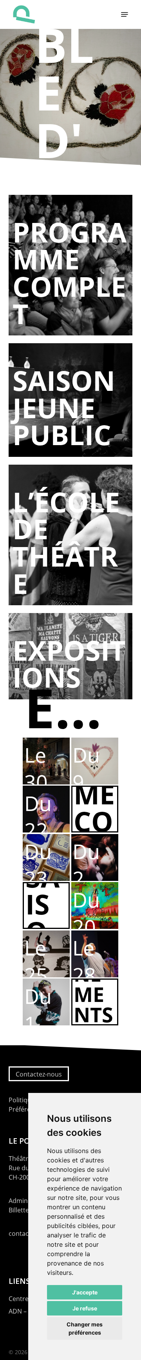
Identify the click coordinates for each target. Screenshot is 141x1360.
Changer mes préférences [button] (85, 1328)
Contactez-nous (39, 1074)
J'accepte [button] (85, 1292)
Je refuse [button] (84, 1308)
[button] (124, 14)
